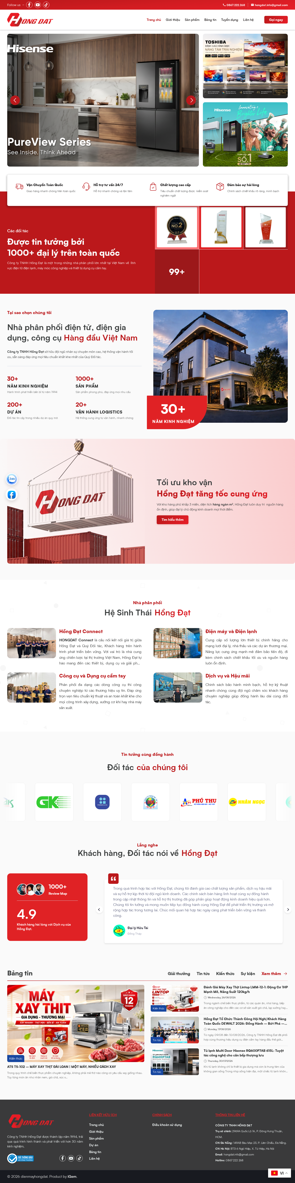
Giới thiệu (173, 20)
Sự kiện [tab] (248, 973)
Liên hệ (248, 20)
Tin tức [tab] (203, 973)
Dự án (93, 1145)
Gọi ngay (276, 20)
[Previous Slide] (15, 100)
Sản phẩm (192, 20)
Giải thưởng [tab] (179, 973)
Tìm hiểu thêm (173, 520)
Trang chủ (154, 20)
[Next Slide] (191, 100)
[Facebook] (12, 494)
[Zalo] (12, 479)
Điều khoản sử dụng (167, 1125)
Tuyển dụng (229, 20)
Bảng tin (210, 20)
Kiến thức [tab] (225, 973)
